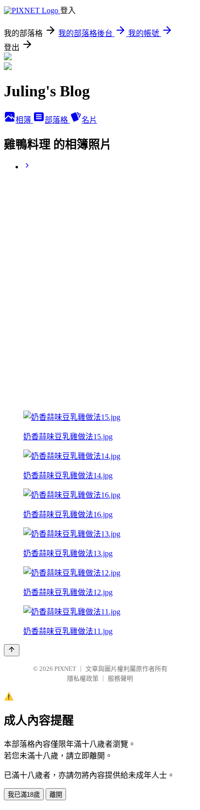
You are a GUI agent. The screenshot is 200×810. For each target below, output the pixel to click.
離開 (56, 794)
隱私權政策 (83, 678)
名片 (89, 120)
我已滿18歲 (24, 794)
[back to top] (11, 650)
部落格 (57, 120)
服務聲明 (120, 678)
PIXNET (65, 668)
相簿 (24, 120)
